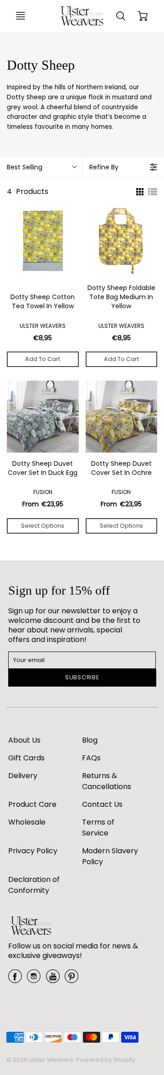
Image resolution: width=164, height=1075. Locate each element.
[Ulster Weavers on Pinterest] (71, 979)
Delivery (22, 775)
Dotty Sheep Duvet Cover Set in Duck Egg (42, 468)
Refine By (103, 167)
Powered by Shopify (105, 1060)
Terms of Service (98, 827)
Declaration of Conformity (34, 885)
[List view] (152, 192)
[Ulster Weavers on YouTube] (53, 979)
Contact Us (102, 804)
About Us (24, 740)
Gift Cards (26, 758)
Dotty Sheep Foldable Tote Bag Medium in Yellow (121, 297)
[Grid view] (139, 192)
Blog (89, 740)
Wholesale (27, 822)
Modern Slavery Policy (110, 856)
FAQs (91, 758)
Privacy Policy (32, 851)
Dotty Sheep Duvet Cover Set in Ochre (121, 468)
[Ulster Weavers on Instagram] (34, 979)
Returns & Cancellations (106, 781)
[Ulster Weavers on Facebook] (15, 979)
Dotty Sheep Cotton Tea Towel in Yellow (42, 302)
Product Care (32, 804)
